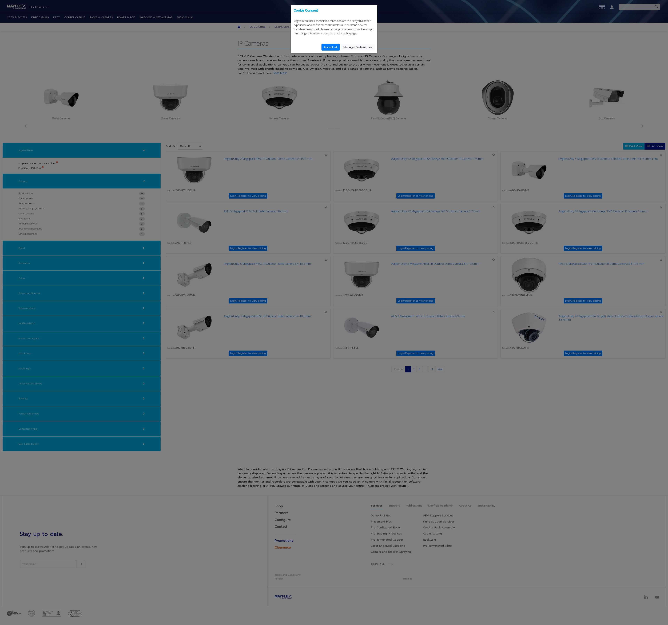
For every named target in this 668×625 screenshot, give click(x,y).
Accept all (330, 47)
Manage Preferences (357, 47)
